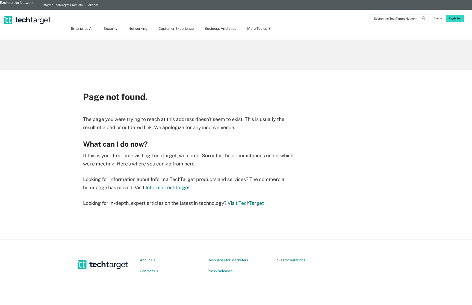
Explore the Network (17, 3)
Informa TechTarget (168, 187)
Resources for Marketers (228, 260)
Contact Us (149, 271)
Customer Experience (176, 28)
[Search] (424, 19)
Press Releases (220, 271)
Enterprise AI (82, 28)
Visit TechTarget (246, 203)
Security (110, 28)
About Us (147, 260)
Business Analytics (220, 28)
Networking (138, 28)
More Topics (257, 28)
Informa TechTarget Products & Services (71, 5)
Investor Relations (290, 260)
